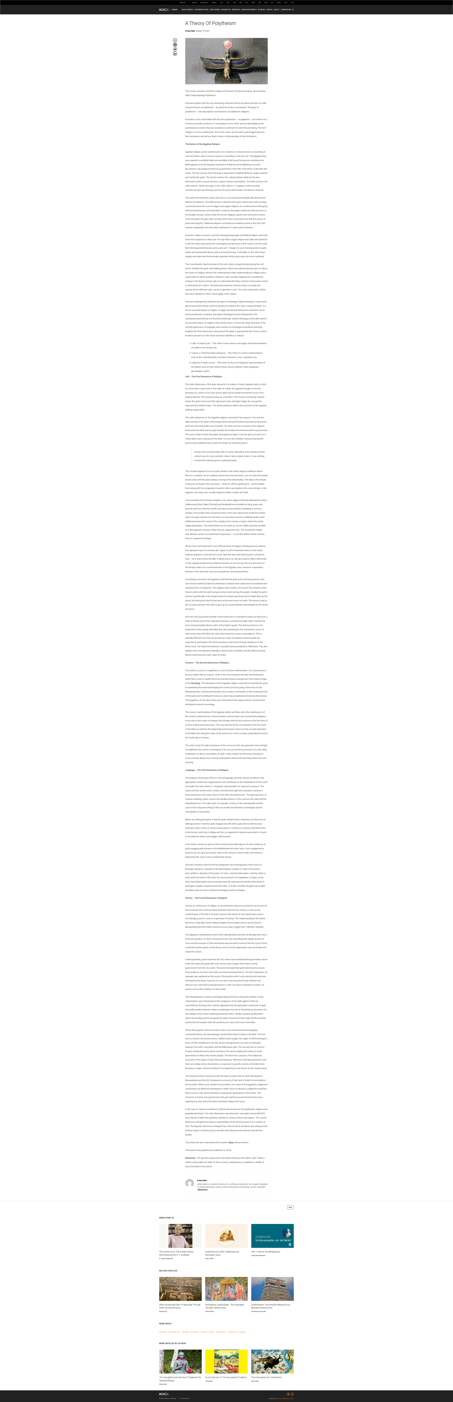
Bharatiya (226, 9)
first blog (195, 683)
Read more (203, 1190)
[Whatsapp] (175, 40)
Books (214, 2)
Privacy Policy (184, 1398)
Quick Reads (187, 9)
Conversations (201, 9)
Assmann (163, 1332)
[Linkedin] (175, 54)
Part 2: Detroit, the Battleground (265, 1251)
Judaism (203, 1332)
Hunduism (195, 1332)
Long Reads (215, 9)
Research (236, 9)
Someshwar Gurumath (258, 1311)
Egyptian (185, 1332)
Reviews (261, 9)
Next (290, 1207)
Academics (204, 2)
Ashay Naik (202, 1180)
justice (211, 1332)
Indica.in (183, 2)
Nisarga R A (163, 1311)
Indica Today (209, 1258)
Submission (286, 9)
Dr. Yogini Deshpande (166, 1258)
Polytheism (232, 1332)
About (277, 9)
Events (194, 2)
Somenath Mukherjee (258, 1255)
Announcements (249, 9)
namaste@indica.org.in (286, 1398)
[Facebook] (175, 45)
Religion (242, 1332)
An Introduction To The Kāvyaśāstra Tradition (226, 1377)
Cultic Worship (174, 1332)
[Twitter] (175, 49)
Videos (269, 9)
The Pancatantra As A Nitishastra (266, 1377)
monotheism (221, 1332)
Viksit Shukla (209, 1311)
